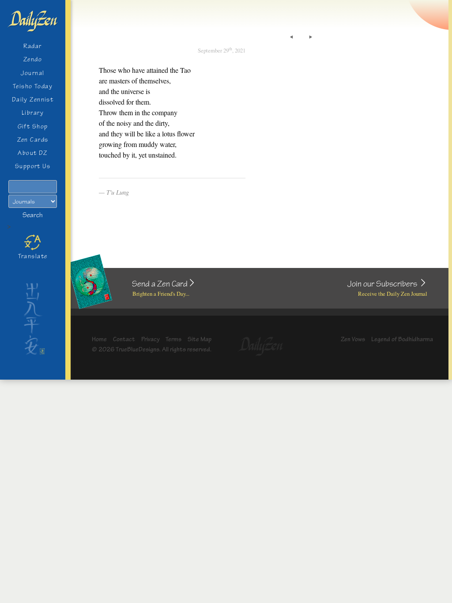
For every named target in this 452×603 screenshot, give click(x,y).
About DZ (33, 153)
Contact (124, 339)
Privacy (150, 339)
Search (33, 215)
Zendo (32, 59)
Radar (32, 46)
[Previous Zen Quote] (291, 37)
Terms (173, 339)
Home (99, 339)
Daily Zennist (33, 99)
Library (33, 113)
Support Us (32, 166)
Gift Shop (33, 126)
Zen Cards (33, 139)
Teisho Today (33, 86)
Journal (32, 73)
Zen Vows (353, 339)
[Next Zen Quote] (311, 37)
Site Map (199, 339)
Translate (33, 256)
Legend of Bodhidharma (402, 339)
